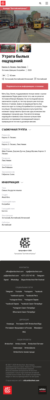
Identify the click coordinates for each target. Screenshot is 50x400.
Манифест (38, 328)
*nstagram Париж (31, 300)
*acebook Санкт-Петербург (31, 304)
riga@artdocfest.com (34, 271)
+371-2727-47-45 (28, 276)
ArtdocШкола (30, 348)
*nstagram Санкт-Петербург (24, 308)
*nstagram (28, 291)
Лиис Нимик (21, 67)
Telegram (9, 291)
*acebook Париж (12, 304)
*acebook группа (17, 296)
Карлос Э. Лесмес (9, 67)
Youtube (18, 291)
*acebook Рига (32, 296)
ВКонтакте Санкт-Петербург (24, 312)
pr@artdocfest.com (11, 276)
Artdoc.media (20, 344)
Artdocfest (9, 344)
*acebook (38, 291)
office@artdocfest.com (15, 271)
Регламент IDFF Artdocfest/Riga (28, 324)
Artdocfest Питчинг (35, 344)
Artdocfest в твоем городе (24, 352)
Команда (10, 324)
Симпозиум (17, 348)
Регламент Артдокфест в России (19, 328)
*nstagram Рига (16, 300)
